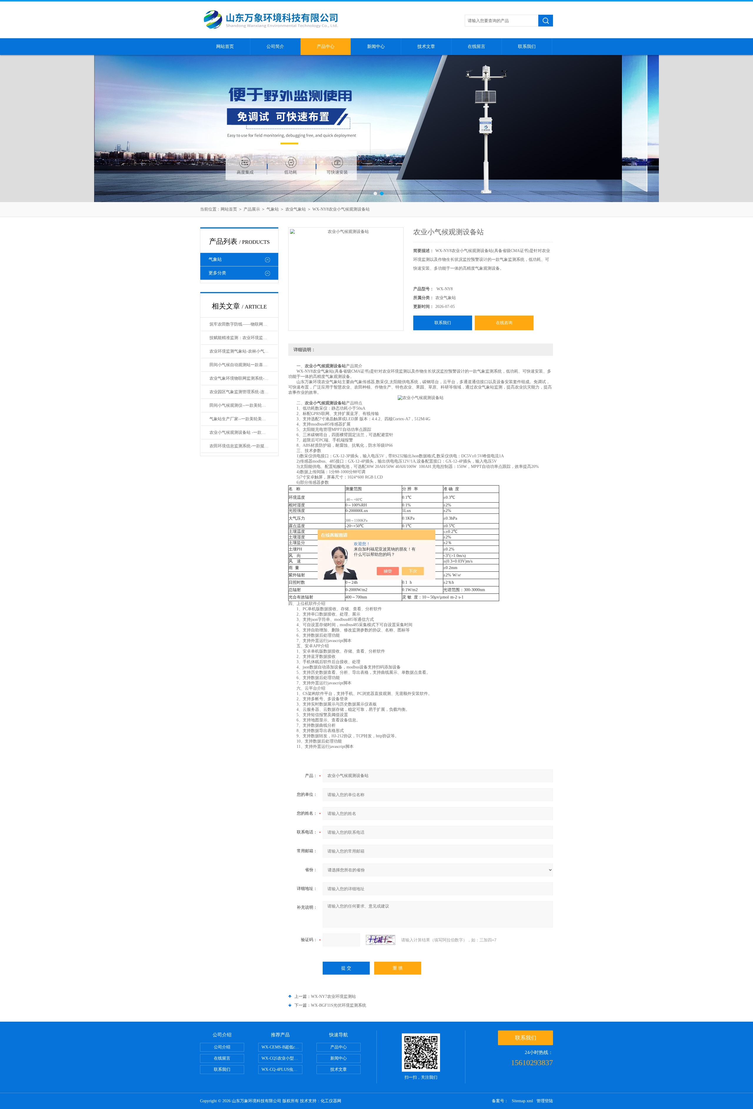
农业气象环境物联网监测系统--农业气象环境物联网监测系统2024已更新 (243, 378)
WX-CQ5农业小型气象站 (281, 1058)
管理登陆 (545, 1101)
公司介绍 (222, 1047)
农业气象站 (295, 209)
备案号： (500, 1101)
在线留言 (476, 46)
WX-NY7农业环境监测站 (333, 996)
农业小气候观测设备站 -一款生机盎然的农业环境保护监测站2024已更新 (243, 432)
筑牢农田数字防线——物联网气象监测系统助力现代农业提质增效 (243, 324)
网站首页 (225, 46)
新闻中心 (376, 46)
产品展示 (252, 209)
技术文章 (426, 46)
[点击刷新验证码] (380, 940)
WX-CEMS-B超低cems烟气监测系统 (281, 1047)
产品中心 (325, 46)
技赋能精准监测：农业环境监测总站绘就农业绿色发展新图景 (243, 338)
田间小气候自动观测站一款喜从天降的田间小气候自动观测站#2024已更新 (243, 365)
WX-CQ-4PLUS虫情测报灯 (281, 1069)
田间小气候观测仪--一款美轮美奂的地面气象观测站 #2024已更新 (243, 405)
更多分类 (217, 273)
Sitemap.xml (522, 1101)
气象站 (272, 209)
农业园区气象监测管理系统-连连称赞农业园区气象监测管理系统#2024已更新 (243, 392)
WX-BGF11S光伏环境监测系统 (338, 1005)
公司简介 (275, 46)
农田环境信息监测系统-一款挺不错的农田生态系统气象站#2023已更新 (243, 446)
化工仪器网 (331, 1101)
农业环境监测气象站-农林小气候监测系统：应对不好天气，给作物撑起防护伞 (243, 351)
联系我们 (527, 46)
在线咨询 (504, 323)
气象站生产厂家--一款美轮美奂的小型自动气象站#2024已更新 (243, 419)
